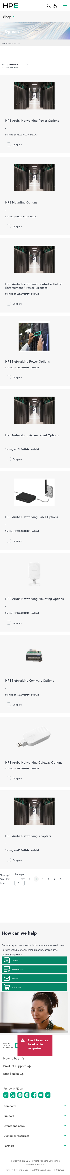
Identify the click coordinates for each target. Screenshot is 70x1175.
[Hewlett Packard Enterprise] (10, 5)
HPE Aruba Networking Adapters (28, 836)
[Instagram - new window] (19, 1095)
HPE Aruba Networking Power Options (32, 120)
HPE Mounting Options (21, 202)
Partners (9, 1145)
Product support (18, 969)
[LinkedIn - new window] (5, 1095)
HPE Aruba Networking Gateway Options (33, 762)
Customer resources (16, 1135)
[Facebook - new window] (33, 1095)
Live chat (15, 960)
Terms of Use (22, 1170)
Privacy (9, 1170)
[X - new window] (12, 1095)
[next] (67, 879)
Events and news (14, 1126)
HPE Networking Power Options (27, 361)
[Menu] (65, 5)
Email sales (11, 1074)
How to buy (16, 987)
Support (9, 1116)
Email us (15, 978)
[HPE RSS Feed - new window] (47, 1095)
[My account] (55, 5)
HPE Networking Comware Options (29, 680)
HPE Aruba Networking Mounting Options (34, 598)
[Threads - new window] (26, 1095)
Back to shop (6, 43)
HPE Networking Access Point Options (32, 435)
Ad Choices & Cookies (42, 1170)
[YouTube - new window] (40, 1095)
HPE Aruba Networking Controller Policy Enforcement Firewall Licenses (33, 286)
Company (10, 1106)
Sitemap (60, 1170)
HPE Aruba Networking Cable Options (31, 517)
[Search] (49, 5)
